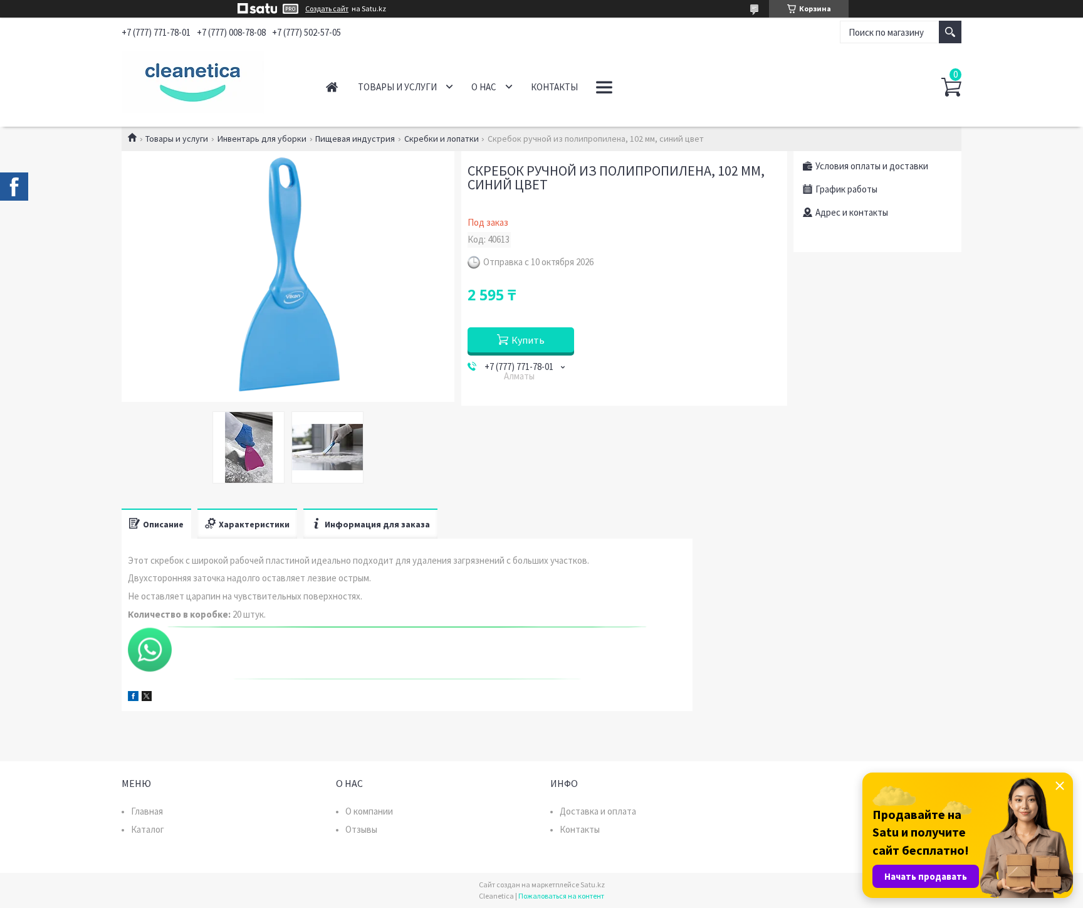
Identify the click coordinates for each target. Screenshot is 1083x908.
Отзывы (361, 829)
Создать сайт (326, 8)
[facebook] (133, 698)
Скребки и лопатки (441, 138)
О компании (369, 811)
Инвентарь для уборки (261, 138)
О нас (483, 87)
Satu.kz (592, 884)
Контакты (554, 87)
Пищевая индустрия (355, 138)
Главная (332, 86)
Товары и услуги (397, 87)
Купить (528, 340)
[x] (147, 698)
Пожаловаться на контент (561, 895)
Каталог (147, 829)
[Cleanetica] (210, 80)
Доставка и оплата (598, 811)
